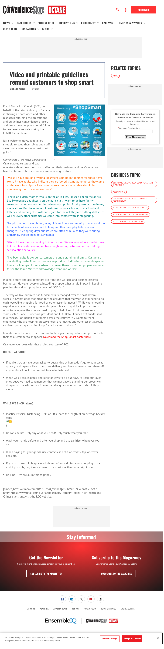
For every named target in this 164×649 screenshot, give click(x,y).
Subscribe (143, 10)
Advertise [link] (44, 609)
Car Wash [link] (108, 22)
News (115, 76)
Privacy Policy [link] (90, 609)
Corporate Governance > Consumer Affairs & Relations (133, 184)
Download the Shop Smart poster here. (67, 337)
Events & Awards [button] (130, 22)
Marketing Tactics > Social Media (128, 221)
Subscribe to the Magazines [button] (116, 573)
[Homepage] (34, 10)
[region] (81, 638)
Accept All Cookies (132, 638)
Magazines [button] (29, 28)
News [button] (6, 22)
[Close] (157, 638)
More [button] (45, 28)
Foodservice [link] (46, 22)
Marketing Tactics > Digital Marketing (130, 214)
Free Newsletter (135, 137)
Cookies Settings (128, 609)
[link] (62, 599)
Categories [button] (24, 22)
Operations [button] (67, 22)
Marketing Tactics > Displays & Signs (130, 207)
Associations (119, 192)
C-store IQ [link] (10, 28)
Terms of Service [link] (108, 609)
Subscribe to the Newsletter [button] (46, 573)
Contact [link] (75, 609)
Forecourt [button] (88, 22)
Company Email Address (129, 128)
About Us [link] (31, 609)
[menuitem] (10, 23)
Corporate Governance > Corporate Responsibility (130, 199)
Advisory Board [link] (60, 609)
